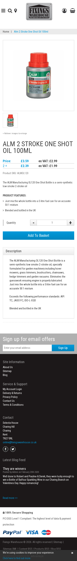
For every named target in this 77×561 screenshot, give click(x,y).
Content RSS (25, 548)
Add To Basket (38, 235)
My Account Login (12, 389)
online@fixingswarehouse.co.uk (19, 442)
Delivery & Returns (12, 393)
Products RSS (41, 548)
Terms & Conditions (13, 404)
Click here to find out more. (17, 558)
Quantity (11, 223)
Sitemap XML (10, 548)
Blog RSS (56, 548)
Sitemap (7, 371)
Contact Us (9, 400)
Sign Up (63, 348)
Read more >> (10, 497)
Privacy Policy (10, 396)
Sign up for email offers (29, 339)
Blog (5, 375)
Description (13, 251)
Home (6, 31)
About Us (8, 367)
